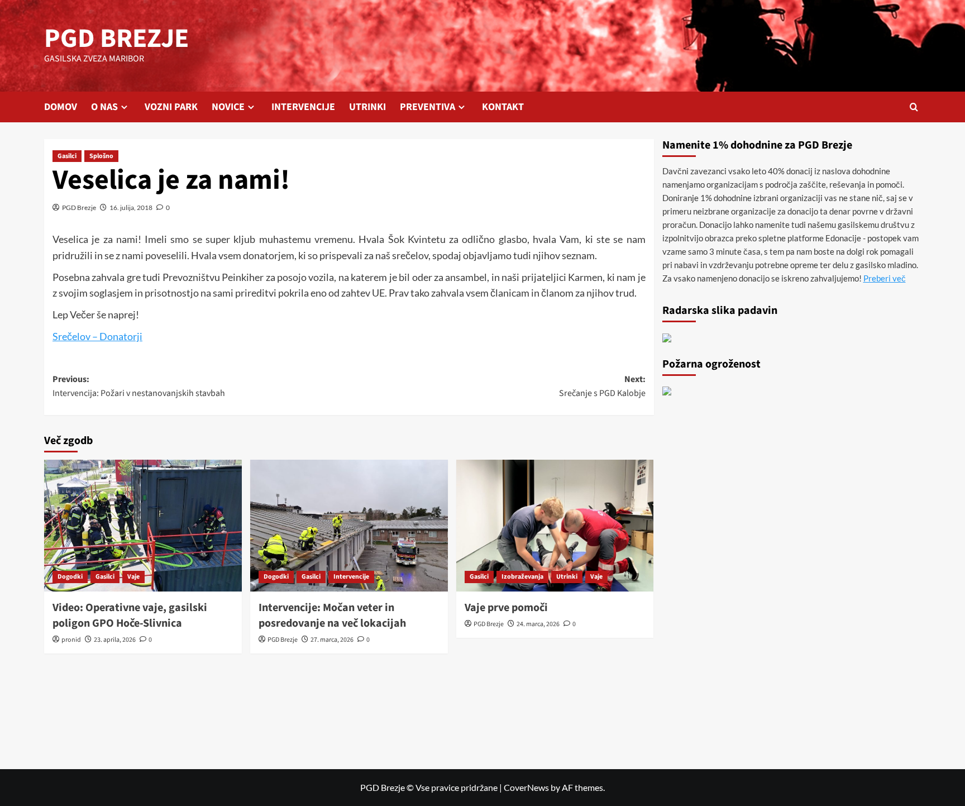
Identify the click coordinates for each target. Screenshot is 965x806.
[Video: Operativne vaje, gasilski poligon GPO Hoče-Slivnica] (143, 526)
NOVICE (228, 107)
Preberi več (884, 278)
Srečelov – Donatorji (97, 336)
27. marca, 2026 (331, 640)
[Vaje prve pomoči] (555, 526)
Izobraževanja (522, 576)
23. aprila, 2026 (115, 640)
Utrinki (566, 576)
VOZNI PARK (171, 107)
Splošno (101, 156)
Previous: (138, 386)
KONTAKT (503, 107)
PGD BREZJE (116, 39)
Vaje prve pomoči (506, 608)
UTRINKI (367, 107)
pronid (71, 640)
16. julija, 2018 (130, 207)
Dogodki (70, 576)
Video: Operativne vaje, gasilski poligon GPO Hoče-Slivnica (129, 615)
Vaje (133, 576)
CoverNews (526, 787)
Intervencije (351, 576)
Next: (602, 386)
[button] (914, 107)
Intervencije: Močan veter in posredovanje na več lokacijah (332, 615)
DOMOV (60, 107)
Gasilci (67, 156)
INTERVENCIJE (303, 107)
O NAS (104, 107)
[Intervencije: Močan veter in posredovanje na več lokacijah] (349, 526)
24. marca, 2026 (538, 624)
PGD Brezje (79, 207)
